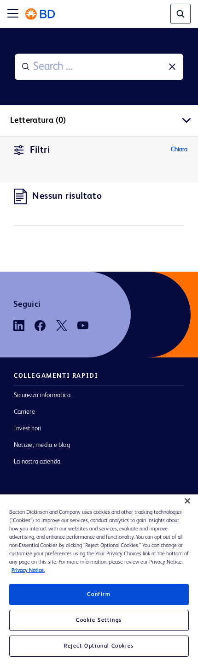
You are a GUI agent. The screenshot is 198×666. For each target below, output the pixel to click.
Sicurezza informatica (42, 395)
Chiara (179, 149)
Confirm (99, 594)
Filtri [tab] (40, 150)
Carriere (24, 412)
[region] (99, 580)
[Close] (187, 501)
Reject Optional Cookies (99, 646)
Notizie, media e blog (42, 445)
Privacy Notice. (28, 570)
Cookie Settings (99, 620)
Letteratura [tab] (38, 120)
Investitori (27, 428)
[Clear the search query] (172, 66)
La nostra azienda (37, 461)
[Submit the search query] (25, 66)
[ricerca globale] (180, 14)
